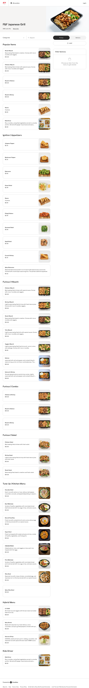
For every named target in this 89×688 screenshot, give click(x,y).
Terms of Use (15, 686)
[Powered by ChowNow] (10, 682)
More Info (16, 28)
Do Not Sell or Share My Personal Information (39, 686)
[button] (26, 54)
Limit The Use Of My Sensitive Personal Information (64, 686)
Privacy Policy (23, 686)
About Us (5, 686)
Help (10, 686)
